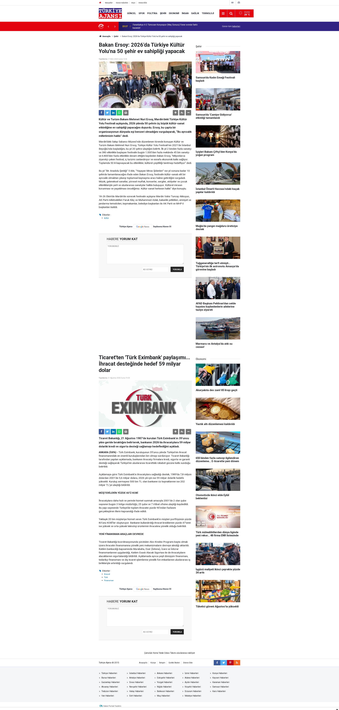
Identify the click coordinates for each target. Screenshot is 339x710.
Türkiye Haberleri (109, 673)
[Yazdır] (125, 112)
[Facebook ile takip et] (217, 662)
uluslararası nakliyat (186, 653)
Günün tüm (231, 26)
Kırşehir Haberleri (193, 686)
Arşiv (133, 3)
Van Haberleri (107, 695)
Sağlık (195, 13)
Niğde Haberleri (164, 686)
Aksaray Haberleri (109, 686)
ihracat (107, 574)
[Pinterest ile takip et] (230, 662)
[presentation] (108, 26)
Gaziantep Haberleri (110, 682)
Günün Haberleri (122, 3)
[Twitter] (107, 112)
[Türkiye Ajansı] (110, 13)
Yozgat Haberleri (164, 682)
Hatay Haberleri (136, 691)
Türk (106, 577)
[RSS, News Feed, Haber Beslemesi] (237, 662)
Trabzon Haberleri (109, 691)
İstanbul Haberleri (137, 673)
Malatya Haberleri (193, 695)
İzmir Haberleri (191, 673)
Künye (153, 663)
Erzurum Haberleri (193, 691)
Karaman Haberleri (220, 682)
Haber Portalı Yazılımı (112, 706)
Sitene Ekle (143, 3)
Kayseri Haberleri (220, 677)
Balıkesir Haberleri (165, 691)
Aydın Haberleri (192, 682)
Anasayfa (106, 36)
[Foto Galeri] (238, 2)
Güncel (131, 13)
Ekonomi (174, 13)
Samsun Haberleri (220, 686)
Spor (142, 13)
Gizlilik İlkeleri (174, 663)
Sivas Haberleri (136, 682)
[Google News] (142, 226)
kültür (106, 218)
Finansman (109, 580)
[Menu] (223, 13)
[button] (175, 112)
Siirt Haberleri (135, 695)
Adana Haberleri (192, 677)
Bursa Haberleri (108, 677)
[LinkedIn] (113, 112)
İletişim (162, 663)
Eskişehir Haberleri (165, 677)
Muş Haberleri (163, 695)
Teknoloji (208, 13)
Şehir (163, 13)
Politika (152, 13)
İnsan (185, 13)
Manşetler (109, 3)
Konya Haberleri (219, 673)
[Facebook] (101, 112)
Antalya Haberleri (137, 677)
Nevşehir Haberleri (137, 686)
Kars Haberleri (219, 691)
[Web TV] (232, 2)
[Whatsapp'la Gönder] (119, 112)
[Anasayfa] (100, 3)
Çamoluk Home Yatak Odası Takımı (160, 653)
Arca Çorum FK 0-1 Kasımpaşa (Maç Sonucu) (153, 26)
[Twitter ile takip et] (223, 662)
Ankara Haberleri (164, 673)
